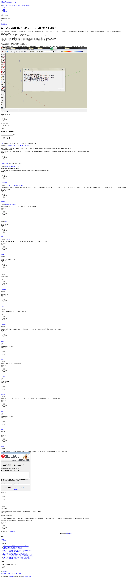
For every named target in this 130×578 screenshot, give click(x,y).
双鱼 (2, 143)
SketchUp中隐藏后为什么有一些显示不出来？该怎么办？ (16, 557)
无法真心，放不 (4, 163)
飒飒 (6, 221)
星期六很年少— (4, 182)
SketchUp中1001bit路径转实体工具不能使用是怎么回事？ (16, 558)
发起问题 (3, 23)
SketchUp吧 (3, 573)
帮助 (4, 10)
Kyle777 (2, 446)
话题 (4, 9)
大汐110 (16, 185)
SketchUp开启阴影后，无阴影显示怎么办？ (13, 551)
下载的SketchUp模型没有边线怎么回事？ (13, 547)
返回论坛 (3, 1)
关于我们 (7, 1)
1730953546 (3, 324)
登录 (67, 533)
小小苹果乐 (8, 204)
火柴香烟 (7, 239)
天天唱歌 (3, 376)
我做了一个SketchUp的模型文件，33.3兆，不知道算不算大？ (17, 550)
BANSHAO (28, 145)
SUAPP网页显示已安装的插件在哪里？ (12, 548)
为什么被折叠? (4, 531)
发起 (2, 14)
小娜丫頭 (7, 166)
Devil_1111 (16, 145)
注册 (15, 2)
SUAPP (5, 11)
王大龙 (2, 306)
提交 (14, 134)
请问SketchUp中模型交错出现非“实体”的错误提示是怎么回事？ (18, 556)
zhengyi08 (3, 394)
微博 (4, 118)
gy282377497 (3, 289)
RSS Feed (18, 573)
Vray (2, 24)
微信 (4, 120)
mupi (2, 359)
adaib (4, 540)
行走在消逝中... (9, 145)
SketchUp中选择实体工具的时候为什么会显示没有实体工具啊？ (18, 554)
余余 (2, 429)
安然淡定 (3, 201)
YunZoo (22, 145)
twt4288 (2, 504)
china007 (2, 254)
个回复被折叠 (11, 531)
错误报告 (5, 24)
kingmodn (3, 271)
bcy (1, 219)
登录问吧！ (10, 2)
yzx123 (17, 166)
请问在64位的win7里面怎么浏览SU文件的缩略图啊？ (16, 546)
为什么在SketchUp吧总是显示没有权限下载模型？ (15, 553)
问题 (4, 7)
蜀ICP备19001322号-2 (28, 576)
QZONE (5, 119)
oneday (2, 341)
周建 (2, 236)
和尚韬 (2, 411)
